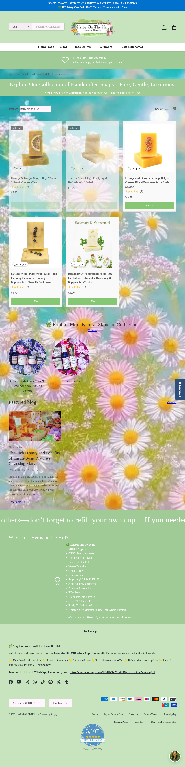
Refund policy (170, 714)
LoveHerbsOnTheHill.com (27, 714)
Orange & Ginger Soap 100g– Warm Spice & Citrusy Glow (33, 180)
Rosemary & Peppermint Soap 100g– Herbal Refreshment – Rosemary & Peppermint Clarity (91, 278)
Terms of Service (151, 714)
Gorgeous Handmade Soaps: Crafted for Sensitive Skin (41, 74)
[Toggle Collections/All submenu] (145, 47)
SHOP (64, 47)
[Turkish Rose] (70, 357)
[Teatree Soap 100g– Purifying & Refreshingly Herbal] (92, 148)
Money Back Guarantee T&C (163, 722)
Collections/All (132, 47)
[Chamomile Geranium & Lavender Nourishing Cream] (27, 357)
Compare (21, 168)
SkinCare (106, 47)
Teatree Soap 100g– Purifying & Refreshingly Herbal (87, 180)
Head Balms (82, 47)
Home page (46, 47)
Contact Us (133, 714)
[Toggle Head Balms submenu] (93, 47)
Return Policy (139, 722)
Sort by (13, 108)
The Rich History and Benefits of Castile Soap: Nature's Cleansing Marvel (34, 458)
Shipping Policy (121, 722)
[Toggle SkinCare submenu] (115, 47)
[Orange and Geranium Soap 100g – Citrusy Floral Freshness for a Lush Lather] (149, 148)
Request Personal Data (113, 714)
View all (92, 330)
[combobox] (36, 26)
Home (11, 74)
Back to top (90, 631)
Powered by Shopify (48, 714)
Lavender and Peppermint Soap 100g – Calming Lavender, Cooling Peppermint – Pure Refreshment (35, 278)
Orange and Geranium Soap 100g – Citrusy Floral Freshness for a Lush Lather (147, 182)
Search (95, 714)
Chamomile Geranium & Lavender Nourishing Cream (27, 386)
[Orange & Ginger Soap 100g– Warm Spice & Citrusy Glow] (35, 148)
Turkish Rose (71, 381)
